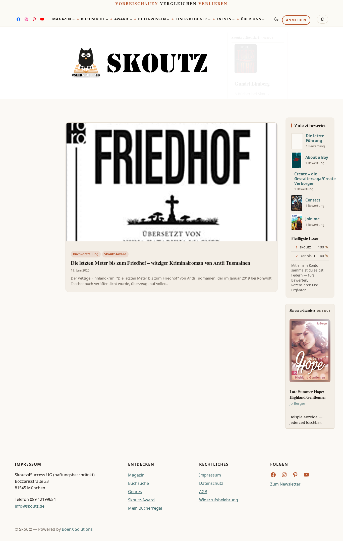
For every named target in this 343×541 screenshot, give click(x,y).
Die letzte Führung (315, 138)
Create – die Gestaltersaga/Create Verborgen (315, 179)
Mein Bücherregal (145, 508)
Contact (312, 200)
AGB (203, 491)
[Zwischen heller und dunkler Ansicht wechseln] (276, 19)
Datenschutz (211, 483)
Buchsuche (138, 483)
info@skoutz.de (29, 506)
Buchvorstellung (85, 254)
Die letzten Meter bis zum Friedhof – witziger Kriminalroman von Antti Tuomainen (160, 262)
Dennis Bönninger (315, 255)
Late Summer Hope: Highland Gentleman (307, 394)
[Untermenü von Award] (131, 19)
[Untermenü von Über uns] (263, 19)
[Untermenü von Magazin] (73, 19)
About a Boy (316, 157)
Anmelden (296, 20)
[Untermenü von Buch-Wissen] (168, 19)
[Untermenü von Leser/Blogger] (209, 19)
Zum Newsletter (285, 484)
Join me (312, 219)
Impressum (210, 475)
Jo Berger (297, 403)
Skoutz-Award (115, 254)
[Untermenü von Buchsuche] (107, 19)
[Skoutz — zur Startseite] (139, 63)
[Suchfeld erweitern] (322, 19)
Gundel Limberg (252, 84)
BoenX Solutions (77, 529)
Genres (135, 491)
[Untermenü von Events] (233, 19)
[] (297, 141)
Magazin (136, 475)
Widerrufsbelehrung (218, 500)
